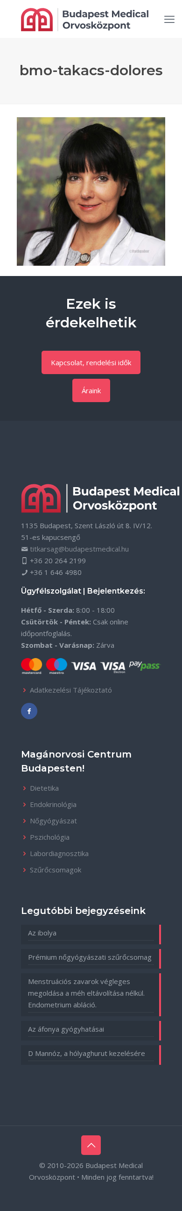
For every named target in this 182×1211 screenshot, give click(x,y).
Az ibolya (42, 932)
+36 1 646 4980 (56, 572)
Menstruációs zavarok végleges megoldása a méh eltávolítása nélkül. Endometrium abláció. (86, 993)
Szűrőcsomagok (55, 869)
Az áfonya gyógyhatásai (66, 1029)
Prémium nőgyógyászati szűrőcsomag (90, 957)
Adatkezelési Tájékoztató (71, 689)
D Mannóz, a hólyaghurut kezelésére (86, 1053)
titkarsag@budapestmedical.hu (79, 548)
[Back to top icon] (91, 1145)
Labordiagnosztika (59, 853)
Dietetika (44, 788)
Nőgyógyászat (53, 820)
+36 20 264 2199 (58, 560)
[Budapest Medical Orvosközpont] (84, 18)
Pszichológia (50, 837)
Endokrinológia (53, 804)
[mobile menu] (169, 19)
